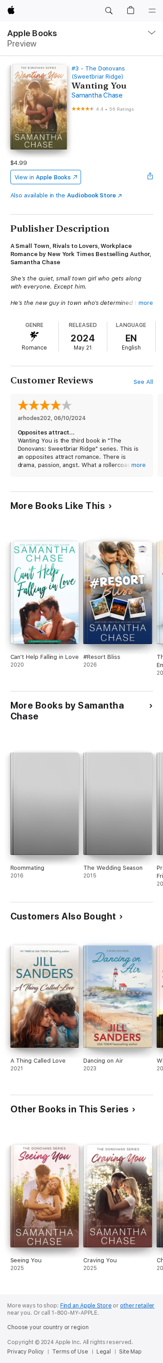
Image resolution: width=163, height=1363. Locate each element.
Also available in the (63, 195)
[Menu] (152, 11)
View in (42, 177)
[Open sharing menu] (150, 177)
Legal (103, 1352)
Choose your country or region (48, 1327)
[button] (109, 11)
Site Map (130, 1352)
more (146, 302)
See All (143, 381)
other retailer (137, 1305)
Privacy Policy (25, 1352)
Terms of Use (70, 1352)
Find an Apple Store (86, 1305)
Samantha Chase (97, 95)
